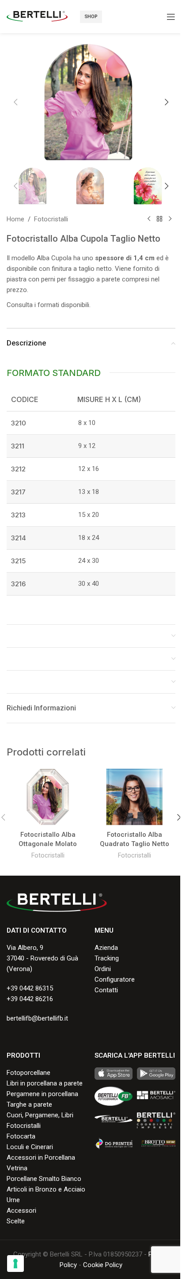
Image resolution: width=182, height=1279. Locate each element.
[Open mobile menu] (171, 17)
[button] (15, 102)
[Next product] (170, 219)
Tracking (107, 958)
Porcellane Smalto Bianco (44, 1179)
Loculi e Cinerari (30, 1147)
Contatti (106, 990)
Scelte (16, 1221)
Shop (91, 16)
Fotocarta (21, 1136)
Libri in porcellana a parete (45, 1083)
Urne (13, 1200)
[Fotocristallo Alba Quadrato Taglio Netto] (134, 796)
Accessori (21, 1210)
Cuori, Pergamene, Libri (40, 1115)
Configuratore (115, 979)
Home (15, 219)
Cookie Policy (102, 1265)
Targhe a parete (29, 1104)
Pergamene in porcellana (42, 1094)
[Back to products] (159, 219)
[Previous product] (149, 219)
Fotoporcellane (28, 1073)
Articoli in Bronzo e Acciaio (46, 1189)
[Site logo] (37, 16)
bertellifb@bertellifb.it (37, 1018)
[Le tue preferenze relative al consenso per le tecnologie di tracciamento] (15, 1263)
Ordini (103, 969)
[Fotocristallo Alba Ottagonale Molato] (48, 796)
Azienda (106, 948)
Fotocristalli (51, 219)
